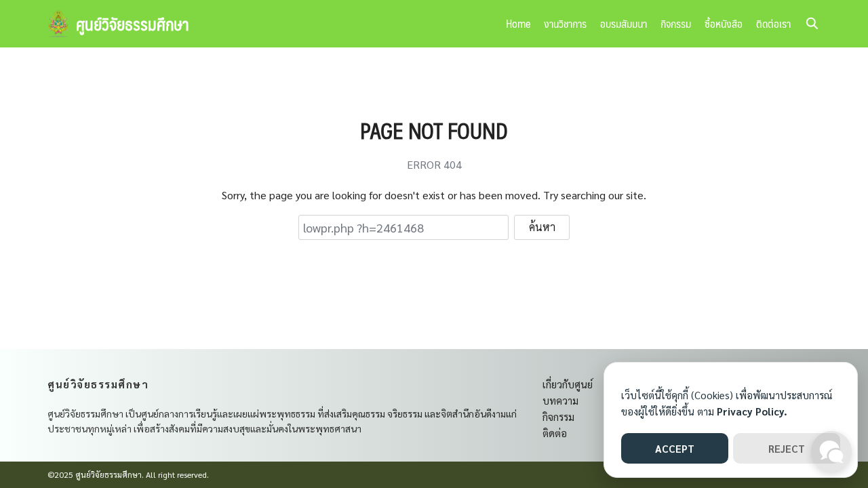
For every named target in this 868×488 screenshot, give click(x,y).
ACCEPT (674, 448)
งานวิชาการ (565, 23)
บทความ (560, 400)
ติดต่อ (554, 432)
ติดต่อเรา (773, 23)
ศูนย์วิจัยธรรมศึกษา (132, 23)
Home (518, 23)
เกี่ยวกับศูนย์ (567, 384)
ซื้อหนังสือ (724, 23)
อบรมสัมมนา (623, 23)
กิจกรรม (675, 23)
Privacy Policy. (752, 411)
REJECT (786, 448)
